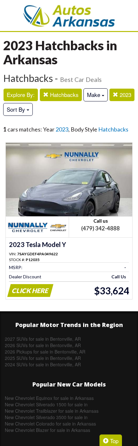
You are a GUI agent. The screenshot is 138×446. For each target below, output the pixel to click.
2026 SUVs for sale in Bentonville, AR (43, 345)
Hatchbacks (63, 95)
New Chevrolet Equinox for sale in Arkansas (49, 398)
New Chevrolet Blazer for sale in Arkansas (47, 430)
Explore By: (21, 95)
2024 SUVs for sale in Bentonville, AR (43, 364)
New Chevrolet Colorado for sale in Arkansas (50, 423)
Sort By (17, 109)
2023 (124, 95)
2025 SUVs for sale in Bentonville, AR (43, 358)
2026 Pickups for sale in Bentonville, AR (45, 351)
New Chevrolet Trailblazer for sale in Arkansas (52, 411)
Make (94, 95)
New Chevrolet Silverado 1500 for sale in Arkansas (46, 404)
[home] (69, 15)
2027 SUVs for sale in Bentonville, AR (43, 339)
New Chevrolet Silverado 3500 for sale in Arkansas (46, 417)
